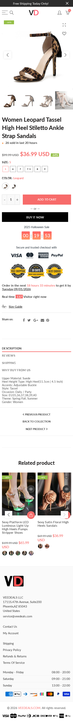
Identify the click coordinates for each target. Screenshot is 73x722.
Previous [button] (7, 55)
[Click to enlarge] (64, 24)
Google (35, 320)
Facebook (24, 320)
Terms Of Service (14, 662)
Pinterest (47, 320)
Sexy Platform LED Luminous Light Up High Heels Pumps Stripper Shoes (15, 527)
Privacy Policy (12, 650)
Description (12, 348)
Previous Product (37, 414)
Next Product (35, 429)
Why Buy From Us (16, 370)
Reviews (8, 355)
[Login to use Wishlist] (64, 33)
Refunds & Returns (15, 656)
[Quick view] (31, 489)
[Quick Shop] (31, 515)
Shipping (9, 363)
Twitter (29, 320)
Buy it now (35, 217)
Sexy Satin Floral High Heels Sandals (53, 523)
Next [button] (65, 55)
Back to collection (37, 421)
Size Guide (15, 306)
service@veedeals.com (17, 616)
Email (42, 320)
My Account (10, 633)
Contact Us (10, 626)
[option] (36, 54)
